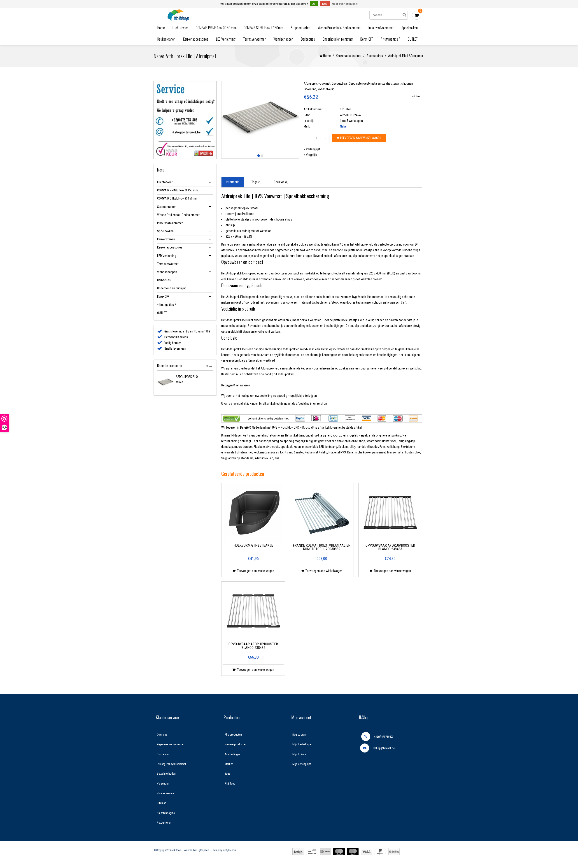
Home (161, 27)
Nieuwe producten (235, 744)
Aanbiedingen (232, 754)
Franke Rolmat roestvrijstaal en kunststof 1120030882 (321, 547)
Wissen (209, 366)
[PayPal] (380, 851)
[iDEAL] (325, 851)
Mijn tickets (299, 754)
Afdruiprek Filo (187, 377)
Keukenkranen (166, 39)
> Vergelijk (310, 155)
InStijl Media (229, 850)
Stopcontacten (300, 27)
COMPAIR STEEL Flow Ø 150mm (263, 27)
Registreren (299, 734)
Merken (229, 764)
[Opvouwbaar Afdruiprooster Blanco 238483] (390, 513)
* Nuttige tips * (390, 39)
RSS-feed (230, 783)
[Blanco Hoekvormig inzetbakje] (253, 513)
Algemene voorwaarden (170, 744)
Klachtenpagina (166, 813)
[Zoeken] (404, 15)
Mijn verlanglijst (301, 764)
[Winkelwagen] (416, 15)
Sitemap (161, 803)
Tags (256, 182)
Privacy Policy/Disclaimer (171, 764)
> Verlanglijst (312, 149)
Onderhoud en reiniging (338, 39)
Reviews (281, 182)
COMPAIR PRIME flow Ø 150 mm (216, 27)
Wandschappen (283, 39)
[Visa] (366, 851)
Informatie (232, 182)
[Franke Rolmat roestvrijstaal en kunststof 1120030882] (322, 513)
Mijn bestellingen (302, 744)
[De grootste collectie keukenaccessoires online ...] (218, 15)
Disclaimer (163, 754)
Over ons (162, 734)
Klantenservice (165, 793)
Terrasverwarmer (254, 39)
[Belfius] (394, 851)
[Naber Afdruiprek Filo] (165, 382)
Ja (313, 3)
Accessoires (374, 56)
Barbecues (308, 39)
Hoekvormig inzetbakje (253, 546)
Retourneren (164, 822)
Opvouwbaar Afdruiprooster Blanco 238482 (253, 646)
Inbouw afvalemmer (381, 27)
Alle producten (233, 734)
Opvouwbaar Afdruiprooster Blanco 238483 (390, 547)
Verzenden (163, 783)
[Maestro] (353, 851)
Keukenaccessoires (195, 39)
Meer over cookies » (345, 3)
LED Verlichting (225, 39)
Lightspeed (202, 850)
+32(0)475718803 (384, 736)
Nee (324, 3)
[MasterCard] (339, 851)
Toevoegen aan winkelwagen (360, 138)
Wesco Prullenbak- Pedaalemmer (339, 27)
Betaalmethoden (166, 773)
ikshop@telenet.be (384, 748)
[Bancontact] (311, 851)
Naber (343, 126)
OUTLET (413, 39)
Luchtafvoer (180, 27)
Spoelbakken (409, 27)
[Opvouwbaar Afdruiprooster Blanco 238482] (253, 612)
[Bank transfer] (298, 851)
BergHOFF (366, 39)
